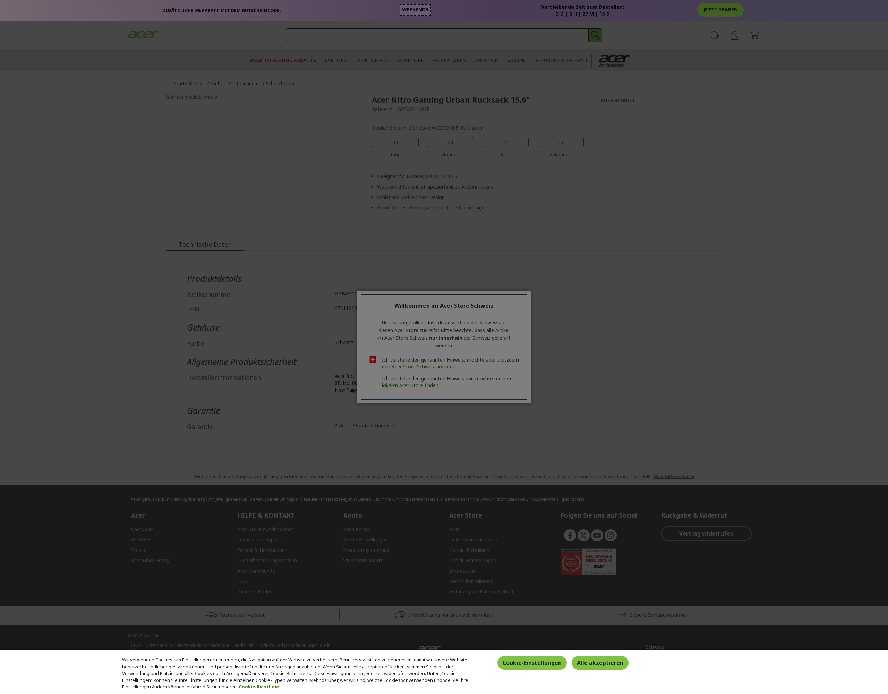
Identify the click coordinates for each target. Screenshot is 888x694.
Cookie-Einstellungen (532, 663)
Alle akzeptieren (600, 663)
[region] (444, 672)
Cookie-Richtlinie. (259, 687)
